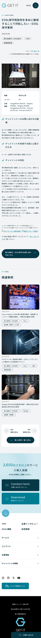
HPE (28, 39)
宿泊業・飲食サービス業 (11, 325)
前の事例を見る (14, 430)
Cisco (25, 321)
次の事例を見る (27, 430)
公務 (33, 366)
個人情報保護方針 (20, 614)
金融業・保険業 (8, 415)
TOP (4, 523)
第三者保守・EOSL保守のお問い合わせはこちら (18, 253)
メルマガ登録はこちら (17, 586)
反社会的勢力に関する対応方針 (20, 609)
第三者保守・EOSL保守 (12, 39)
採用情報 (25, 529)
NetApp (25, 411)
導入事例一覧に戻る (23, 440)
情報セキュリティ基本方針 (20, 604)
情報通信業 (8, 43)
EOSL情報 (6, 529)
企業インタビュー (29, 523)
